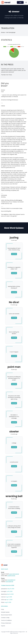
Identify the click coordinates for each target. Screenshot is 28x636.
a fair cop (3, 599)
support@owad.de (14, 574)
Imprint (3, 626)
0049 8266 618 (9, 581)
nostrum (3, 597)
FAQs (2, 609)
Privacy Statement (6, 623)
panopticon (4, 588)
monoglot (3, 591)
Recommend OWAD (6, 615)
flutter (2, 602)
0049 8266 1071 (11, 580)
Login (20, 2)
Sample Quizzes (5, 612)
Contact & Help (5, 617)
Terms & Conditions (6, 620)
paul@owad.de (11, 575)
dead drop (4, 594)
